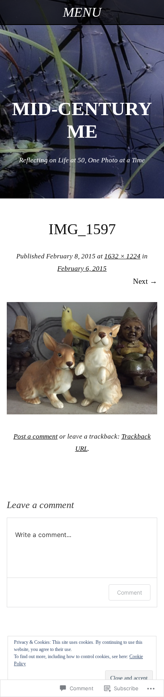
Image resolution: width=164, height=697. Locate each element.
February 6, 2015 (82, 268)
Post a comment (36, 436)
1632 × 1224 (122, 256)
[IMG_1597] (82, 412)
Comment (129, 592)
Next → (145, 281)
